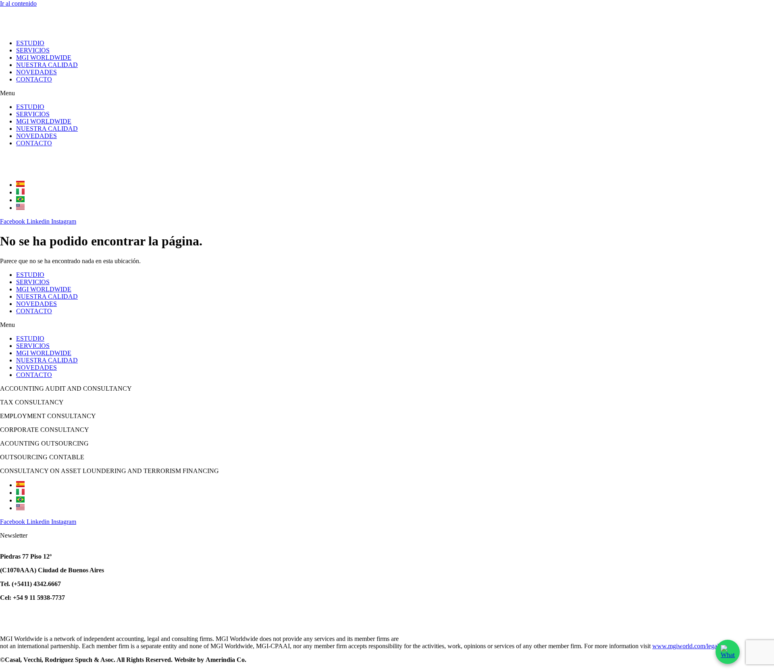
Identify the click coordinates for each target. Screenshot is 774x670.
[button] (387, 93)
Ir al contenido (18, 3)
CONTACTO (34, 79)
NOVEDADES (36, 72)
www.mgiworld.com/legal (685, 646)
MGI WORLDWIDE (43, 57)
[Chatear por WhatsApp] (728, 652)
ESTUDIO (30, 43)
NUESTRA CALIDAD (47, 64)
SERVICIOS (33, 50)
